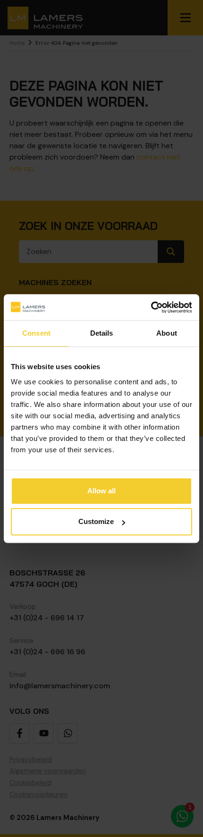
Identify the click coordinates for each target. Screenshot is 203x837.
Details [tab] (101, 333)
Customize (96, 521)
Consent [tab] (36, 333)
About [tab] (166, 333)
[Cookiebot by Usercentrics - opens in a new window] (151, 307)
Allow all (101, 491)
